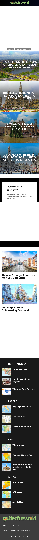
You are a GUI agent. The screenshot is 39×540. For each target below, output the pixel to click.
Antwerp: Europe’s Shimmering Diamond (15, 309)
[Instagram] (15, 536)
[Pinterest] (19, 536)
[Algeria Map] (6, 504)
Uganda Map (17, 482)
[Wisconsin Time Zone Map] (6, 391)
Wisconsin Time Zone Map (23, 389)
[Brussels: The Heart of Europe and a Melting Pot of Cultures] (19, 96)
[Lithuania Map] (6, 419)
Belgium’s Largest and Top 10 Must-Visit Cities (18, 276)
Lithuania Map (18, 416)
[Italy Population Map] (6, 409)
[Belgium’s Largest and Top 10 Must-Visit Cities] (19, 261)
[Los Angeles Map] (6, 372)
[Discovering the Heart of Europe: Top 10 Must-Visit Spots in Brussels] (19, 158)
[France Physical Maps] (6, 429)
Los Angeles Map (19, 369)
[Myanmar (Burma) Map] (6, 457)
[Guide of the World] (19, 3)
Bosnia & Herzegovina (23, 49)
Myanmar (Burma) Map (22, 455)
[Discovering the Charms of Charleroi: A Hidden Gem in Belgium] (19, 66)
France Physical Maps (21, 426)
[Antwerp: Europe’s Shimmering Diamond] (19, 294)
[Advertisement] (19, 26)
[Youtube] (27, 536)
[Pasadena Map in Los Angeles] (6, 381)
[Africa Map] (6, 494)
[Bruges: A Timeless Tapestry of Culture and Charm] (19, 127)
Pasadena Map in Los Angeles (21, 380)
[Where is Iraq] (6, 447)
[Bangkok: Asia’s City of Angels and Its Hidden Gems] (6, 467)
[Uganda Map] (6, 485)
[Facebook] (12, 536)
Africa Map (17, 492)
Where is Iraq (18, 445)
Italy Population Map (21, 406)
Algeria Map (17, 502)
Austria (10, 49)
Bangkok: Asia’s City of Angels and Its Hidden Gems (22, 467)
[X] (23, 536)
